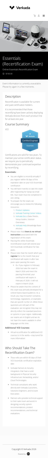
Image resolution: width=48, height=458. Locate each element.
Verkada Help (21, 225)
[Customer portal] (39, 15)
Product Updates (23, 210)
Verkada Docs (21, 216)
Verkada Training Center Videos (28, 213)
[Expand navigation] (43, 16)
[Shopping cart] (35, 15)
